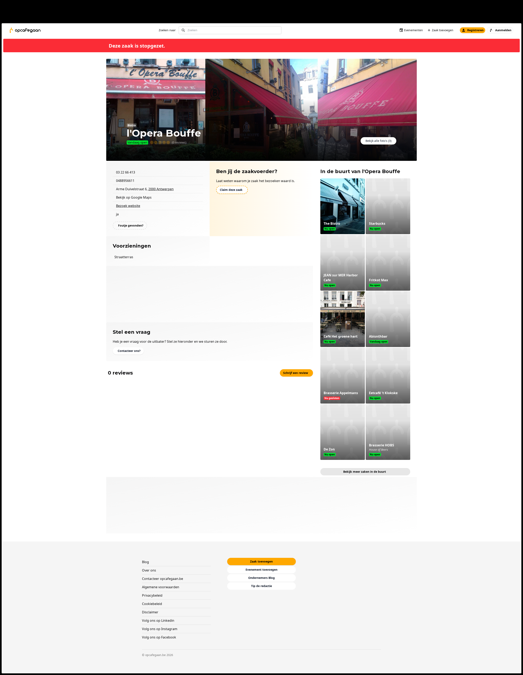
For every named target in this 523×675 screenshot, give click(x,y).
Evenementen (413, 30)
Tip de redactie (261, 586)
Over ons (149, 570)
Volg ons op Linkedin (158, 620)
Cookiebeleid (152, 604)
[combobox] (230, 30)
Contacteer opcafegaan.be (162, 578)
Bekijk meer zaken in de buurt (364, 472)
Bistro (131, 125)
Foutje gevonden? (130, 225)
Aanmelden (503, 30)
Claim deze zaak (231, 190)
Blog (145, 562)
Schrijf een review (295, 373)
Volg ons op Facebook (159, 637)
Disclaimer (150, 612)
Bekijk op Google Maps (134, 197)
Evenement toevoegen (261, 570)
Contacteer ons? (129, 351)
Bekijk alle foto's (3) (378, 141)
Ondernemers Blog (261, 578)
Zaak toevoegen (442, 30)
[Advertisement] (263, 12)
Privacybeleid (152, 595)
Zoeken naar (167, 30)
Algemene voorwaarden (160, 587)
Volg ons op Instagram (159, 629)
